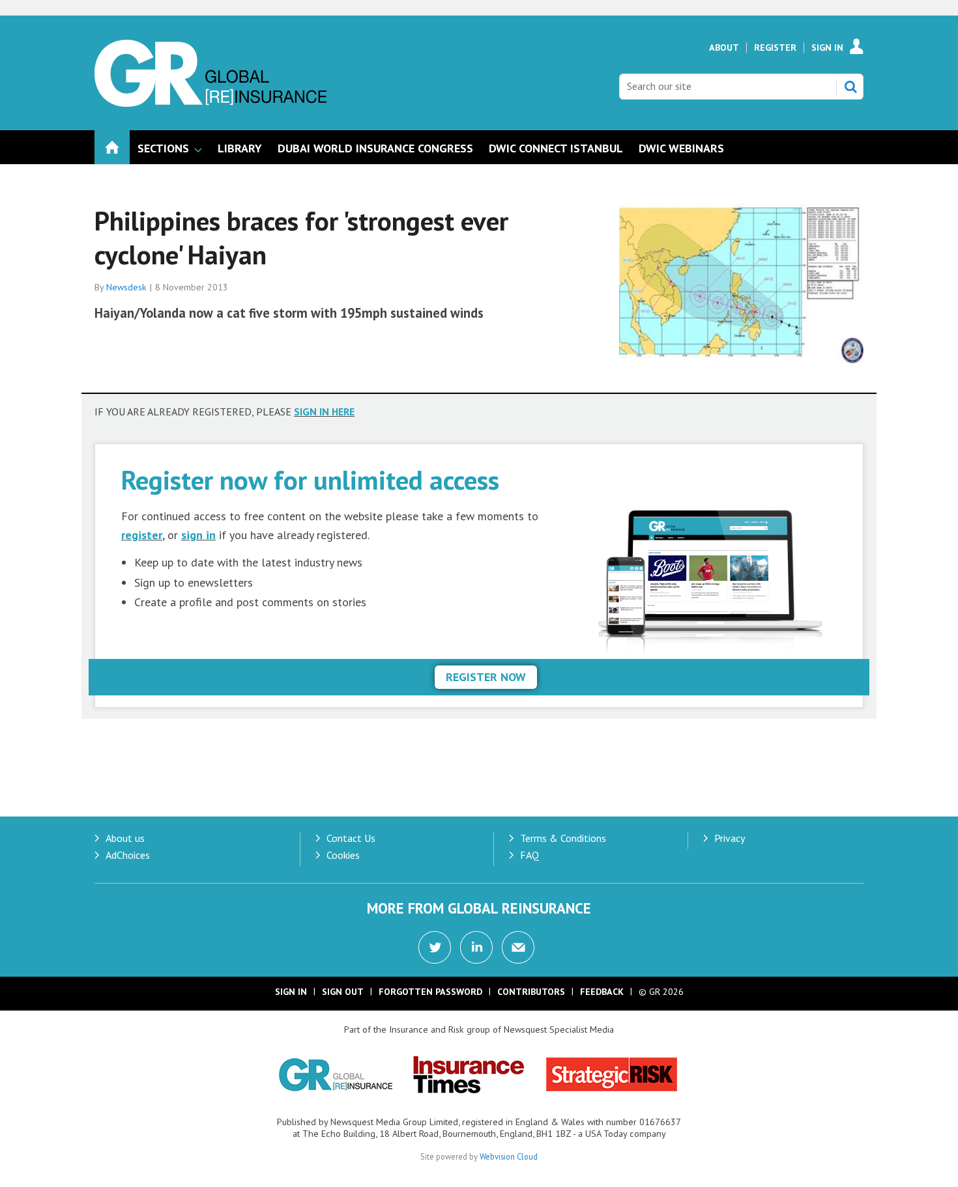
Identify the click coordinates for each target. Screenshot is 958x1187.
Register (775, 47)
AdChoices (128, 854)
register (141, 534)
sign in (198, 534)
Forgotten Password (430, 992)
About (724, 47)
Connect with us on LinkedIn (476, 947)
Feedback (602, 992)
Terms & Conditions (563, 838)
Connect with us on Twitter (435, 947)
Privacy (729, 838)
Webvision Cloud (509, 1156)
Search (850, 86)
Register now (486, 676)
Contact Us (351, 838)
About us (125, 838)
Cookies (343, 854)
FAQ (529, 854)
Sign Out (343, 992)
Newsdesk (126, 287)
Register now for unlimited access (310, 479)
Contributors (531, 992)
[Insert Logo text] (210, 102)
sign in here (324, 411)
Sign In (827, 47)
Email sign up (518, 947)
